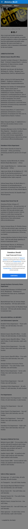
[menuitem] (17, 5)
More (16, 6)
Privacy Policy (17, 261)
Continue (14, 275)
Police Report (7, 6)
